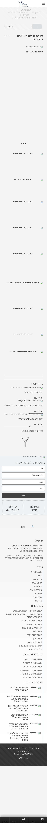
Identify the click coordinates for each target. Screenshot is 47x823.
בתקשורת (38, 586)
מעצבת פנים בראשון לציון (31, 670)
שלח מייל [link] (33, 508)
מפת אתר (37, 597)
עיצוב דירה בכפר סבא (34, 392)
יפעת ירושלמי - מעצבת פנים (28, 748)
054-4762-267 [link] (12, 508)
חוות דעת (38, 593)
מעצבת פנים (26, 9)
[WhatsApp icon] (27, 758)
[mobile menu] (44, 4)
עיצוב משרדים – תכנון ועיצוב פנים (27, 610)
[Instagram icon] (22, 758)
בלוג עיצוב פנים (35, 649)
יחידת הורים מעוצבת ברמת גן (24, 17)
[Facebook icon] (25, 758)
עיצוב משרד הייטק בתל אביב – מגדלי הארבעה (23, 405)
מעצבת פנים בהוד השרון (31, 673)
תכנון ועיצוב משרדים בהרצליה (30, 418)
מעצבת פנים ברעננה (33, 659)
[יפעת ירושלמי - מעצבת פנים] (23, 4)
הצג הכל (7, 26)
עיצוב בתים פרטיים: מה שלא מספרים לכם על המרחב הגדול (24, 615)
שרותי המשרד (36, 582)
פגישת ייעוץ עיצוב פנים (32, 627)
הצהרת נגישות (36, 589)
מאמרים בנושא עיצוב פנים (30, 645)
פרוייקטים (36, 12)
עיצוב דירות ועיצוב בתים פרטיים (18, 13)
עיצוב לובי (37, 631)
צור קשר (38, 600)
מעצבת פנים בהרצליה (32, 662)
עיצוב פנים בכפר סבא (32, 677)
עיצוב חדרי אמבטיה (33, 624)
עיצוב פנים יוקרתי (34, 642)
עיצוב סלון (37, 638)
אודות (39, 575)
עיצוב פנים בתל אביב (33, 666)
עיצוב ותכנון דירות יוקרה (32, 620)
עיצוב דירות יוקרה (34, 634)
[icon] (20, 758)
